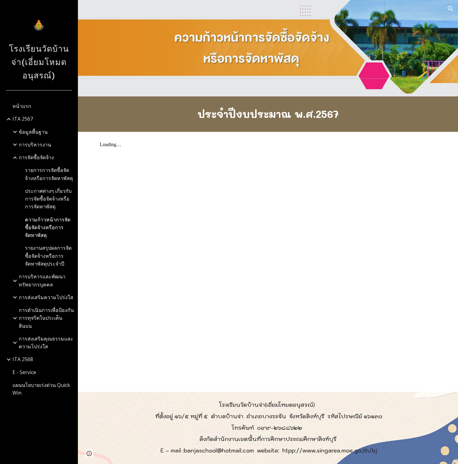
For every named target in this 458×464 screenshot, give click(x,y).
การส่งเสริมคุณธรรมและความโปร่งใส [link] (46, 342)
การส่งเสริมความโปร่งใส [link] (46, 297)
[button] (450, 8)
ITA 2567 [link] (22, 118)
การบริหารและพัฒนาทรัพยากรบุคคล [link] (42, 280)
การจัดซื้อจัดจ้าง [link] (36, 157)
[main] (268, 114)
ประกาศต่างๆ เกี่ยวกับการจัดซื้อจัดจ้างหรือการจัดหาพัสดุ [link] (48, 199)
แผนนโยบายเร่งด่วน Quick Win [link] (41, 389)
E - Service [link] (24, 372)
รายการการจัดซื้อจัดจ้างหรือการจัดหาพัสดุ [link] (49, 174)
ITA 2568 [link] (22, 359)
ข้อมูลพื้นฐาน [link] (33, 131)
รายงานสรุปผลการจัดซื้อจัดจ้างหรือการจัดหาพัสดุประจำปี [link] (48, 255)
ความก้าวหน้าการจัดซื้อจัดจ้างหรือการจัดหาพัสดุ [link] (47, 227)
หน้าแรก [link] (21, 106)
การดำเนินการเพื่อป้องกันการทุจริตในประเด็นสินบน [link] (46, 318)
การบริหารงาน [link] (35, 144)
